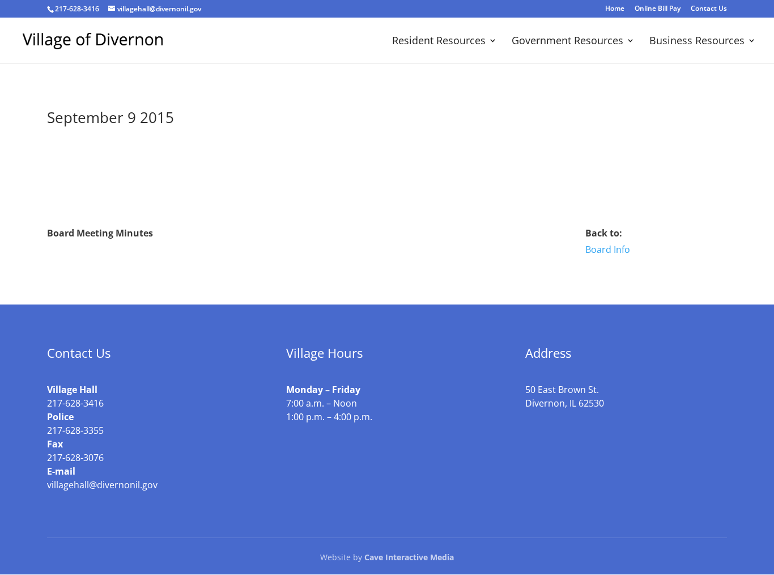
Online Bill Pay (658, 9)
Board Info (607, 249)
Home (614, 9)
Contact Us (709, 9)
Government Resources (567, 41)
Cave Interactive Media (409, 557)
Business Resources (697, 41)
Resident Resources (439, 41)
